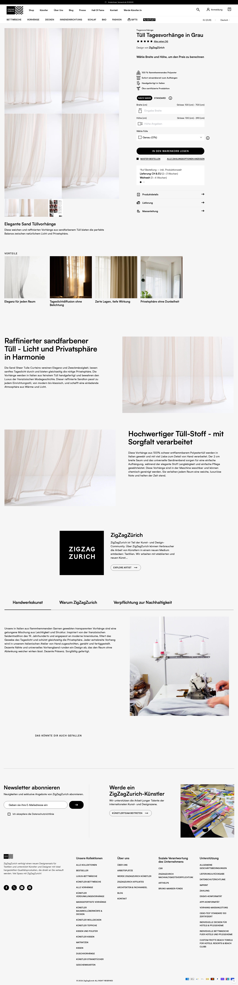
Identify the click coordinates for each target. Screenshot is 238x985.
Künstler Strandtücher (90, 959)
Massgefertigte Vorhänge (91, 902)
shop (31, 10)
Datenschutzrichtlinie (212, 879)
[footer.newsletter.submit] (76, 805)
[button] (229, 9)
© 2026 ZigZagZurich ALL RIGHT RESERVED (94, 981)
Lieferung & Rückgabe (212, 874)
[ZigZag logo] (15, 10)
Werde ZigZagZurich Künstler (134, 876)
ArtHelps (164, 883)
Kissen (79, 948)
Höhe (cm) (141, 118)
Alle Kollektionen (86, 865)
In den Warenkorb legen (170, 151)
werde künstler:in (133, 10)
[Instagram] (22, 889)
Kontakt (122, 898)
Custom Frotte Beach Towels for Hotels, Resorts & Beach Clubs (216, 943)
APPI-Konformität (209, 902)
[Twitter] (14, 889)
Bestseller (82, 870)
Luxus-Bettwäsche (86, 876)
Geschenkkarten (85, 964)
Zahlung (204, 890)
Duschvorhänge (85, 953)
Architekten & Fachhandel (132, 887)
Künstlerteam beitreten (127, 813)
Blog (120, 893)
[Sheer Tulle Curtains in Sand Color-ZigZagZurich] (33, 70)
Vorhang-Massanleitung (214, 907)
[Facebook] (6, 889)
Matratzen (82, 942)
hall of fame (98, 10)
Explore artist (122, 567)
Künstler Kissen (85, 936)
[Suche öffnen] (198, 10)
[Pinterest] (29, 889)
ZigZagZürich (157, 47)
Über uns (122, 865)
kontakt (114, 10)
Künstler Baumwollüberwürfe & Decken (89, 910)
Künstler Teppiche (86, 925)
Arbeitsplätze (125, 870)
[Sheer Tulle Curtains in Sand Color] (41, 208)
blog (71, 10)
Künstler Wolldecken (88, 920)
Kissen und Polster (87, 931)
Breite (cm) (141, 104)
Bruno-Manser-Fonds (171, 888)
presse (82, 10)
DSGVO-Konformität (211, 896)
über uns (58, 10)
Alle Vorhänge (84, 887)
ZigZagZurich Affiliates (130, 881)
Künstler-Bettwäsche (88, 881)
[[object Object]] (170, 98)
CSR (161, 868)
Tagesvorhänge (144, 30)
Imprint (204, 885)
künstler (44, 10)
